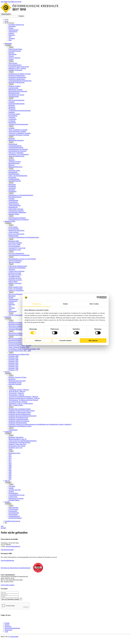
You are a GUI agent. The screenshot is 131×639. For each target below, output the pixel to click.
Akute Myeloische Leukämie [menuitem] (17, 131)
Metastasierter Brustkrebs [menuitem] (16, 140)
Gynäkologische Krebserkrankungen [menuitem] (19, 110)
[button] (6, 14)
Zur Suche (18, 1)
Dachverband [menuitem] (12, 311)
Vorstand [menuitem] (11, 491)
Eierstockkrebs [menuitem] (12, 144)
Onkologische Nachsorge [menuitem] (16, 210)
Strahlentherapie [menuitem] (13, 200)
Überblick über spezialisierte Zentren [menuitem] (19, 409)
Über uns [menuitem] (7, 480)
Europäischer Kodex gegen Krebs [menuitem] (18, 66)
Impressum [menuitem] (8, 626)
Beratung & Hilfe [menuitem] (10, 221)
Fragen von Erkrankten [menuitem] (15, 288)
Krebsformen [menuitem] (12, 54)
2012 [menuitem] (10, 460)
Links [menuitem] (10, 386)
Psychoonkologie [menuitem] (13, 229)
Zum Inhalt (4, 1)
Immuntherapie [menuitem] (13, 207)
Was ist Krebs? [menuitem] (12, 63)
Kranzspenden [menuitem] (12, 511)
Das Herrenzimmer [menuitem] (14, 246)
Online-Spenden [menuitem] (13, 507)
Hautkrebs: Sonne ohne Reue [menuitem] (17, 444)
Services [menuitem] (7, 371)
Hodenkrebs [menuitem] (12, 186)
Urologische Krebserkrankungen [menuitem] (18, 124)
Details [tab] (65, 304)
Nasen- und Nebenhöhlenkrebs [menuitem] (17, 175)
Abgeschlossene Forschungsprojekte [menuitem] (19, 327)
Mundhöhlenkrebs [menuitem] (13, 174)
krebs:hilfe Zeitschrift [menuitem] (14, 384)
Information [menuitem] (8, 43)
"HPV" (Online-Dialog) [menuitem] (15, 405)
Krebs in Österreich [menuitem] (14, 58)
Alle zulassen (93, 340)
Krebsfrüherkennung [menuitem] (14, 51)
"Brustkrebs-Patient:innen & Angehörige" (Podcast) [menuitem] (24, 398)
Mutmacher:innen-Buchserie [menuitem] (17, 381)
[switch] (54, 332)
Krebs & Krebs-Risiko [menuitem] (15, 49)
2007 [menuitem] (10, 468)
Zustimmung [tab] (37, 304)
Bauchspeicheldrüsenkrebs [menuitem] (16, 103)
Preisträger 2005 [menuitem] (13, 361)
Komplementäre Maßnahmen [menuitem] (17, 212)
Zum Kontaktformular (7, 560)
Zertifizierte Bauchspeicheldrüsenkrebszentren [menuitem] (22, 416)
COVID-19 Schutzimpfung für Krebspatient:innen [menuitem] (23, 237)
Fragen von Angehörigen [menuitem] (16, 290)
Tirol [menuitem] (9, 306)
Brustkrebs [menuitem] (11, 105)
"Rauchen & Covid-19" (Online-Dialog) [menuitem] (20, 403)
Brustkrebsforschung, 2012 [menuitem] (16, 340)
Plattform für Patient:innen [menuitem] (16, 230)
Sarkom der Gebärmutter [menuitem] (15, 152)
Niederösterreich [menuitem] (13, 299)
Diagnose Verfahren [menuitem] (14, 86)
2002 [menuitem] (10, 477)
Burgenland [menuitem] (12, 296)
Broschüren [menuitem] (11, 379)
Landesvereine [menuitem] (12, 496)
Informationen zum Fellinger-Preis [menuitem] (18, 354)
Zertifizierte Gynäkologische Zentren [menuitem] (19, 412)
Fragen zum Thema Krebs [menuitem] (16, 234)
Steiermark (11, 35)
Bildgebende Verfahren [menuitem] (15, 89)
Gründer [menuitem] (11, 488)
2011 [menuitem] (9, 461)
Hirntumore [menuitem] (11, 109)
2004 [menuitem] (10, 474)
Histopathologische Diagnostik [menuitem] (17, 91)
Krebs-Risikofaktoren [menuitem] (14, 65)
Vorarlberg (11, 38)
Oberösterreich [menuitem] (12, 301)
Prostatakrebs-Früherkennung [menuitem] (17, 77)
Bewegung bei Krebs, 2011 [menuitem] (16, 342)
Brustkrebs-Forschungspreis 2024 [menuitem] (18, 322)
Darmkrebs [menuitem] (11, 107)
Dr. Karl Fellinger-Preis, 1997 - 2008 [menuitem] (19, 350)
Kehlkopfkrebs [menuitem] (12, 172)
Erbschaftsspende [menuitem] (13, 513)
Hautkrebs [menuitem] (11, 112)
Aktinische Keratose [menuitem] (14, 161)
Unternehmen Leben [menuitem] (14, 249)
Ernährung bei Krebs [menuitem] (14, 273)
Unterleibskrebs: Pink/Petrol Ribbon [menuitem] (19, 442)
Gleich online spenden (7, 585)
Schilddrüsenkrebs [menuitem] (14, 179)
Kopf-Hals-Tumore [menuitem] (14, 114)
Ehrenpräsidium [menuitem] (13, 493)
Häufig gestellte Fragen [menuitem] (15, 287)
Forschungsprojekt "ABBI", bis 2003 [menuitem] (19, 345)
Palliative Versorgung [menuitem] (14, 283)
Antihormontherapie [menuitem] (14, 205)
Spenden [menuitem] (7, 502)
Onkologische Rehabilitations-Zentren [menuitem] (19, 426)
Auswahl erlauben (65, 340)
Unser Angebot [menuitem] (13, 227)
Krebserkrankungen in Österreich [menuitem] (18, 219)
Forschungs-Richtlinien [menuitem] (15, 329)
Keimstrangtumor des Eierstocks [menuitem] (18, 149)
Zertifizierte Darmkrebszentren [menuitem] (17, 422)
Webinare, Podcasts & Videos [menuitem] (17, 377)
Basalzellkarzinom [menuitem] (14, 163)
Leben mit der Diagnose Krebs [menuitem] (17, 266)
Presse (6, 21)
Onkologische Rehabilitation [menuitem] (17, 268)
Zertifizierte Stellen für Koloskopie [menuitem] (18, 421)
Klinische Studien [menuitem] (13, 214)
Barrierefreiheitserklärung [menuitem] (12, 628)
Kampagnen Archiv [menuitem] (14, 453)
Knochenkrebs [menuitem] (12, 115)
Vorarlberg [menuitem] (11, 308)
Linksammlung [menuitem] (13, 430)
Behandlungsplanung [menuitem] (14, 197)
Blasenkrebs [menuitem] (12, 184)
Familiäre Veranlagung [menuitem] (15, 70)
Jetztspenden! (3, 527)
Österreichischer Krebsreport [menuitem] (17, 218)
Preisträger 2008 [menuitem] (13, 356)
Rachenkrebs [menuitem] (12, 177)
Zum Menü (11, 1)
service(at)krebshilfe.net (13, 546)
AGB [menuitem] (6, 631)
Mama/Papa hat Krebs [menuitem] (15, 280)
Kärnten (10, 28)
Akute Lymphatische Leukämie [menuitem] (17, 130)
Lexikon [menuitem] (11, 59)
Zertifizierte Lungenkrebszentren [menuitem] (18, 419)
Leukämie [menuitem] (11, 102)
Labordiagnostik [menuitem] (13, 88)
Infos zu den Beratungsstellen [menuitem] (17, 294)
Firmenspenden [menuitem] (13, 514)
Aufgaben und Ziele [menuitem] (14, 490)
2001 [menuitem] (10, 479)
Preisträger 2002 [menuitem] (13, 364)
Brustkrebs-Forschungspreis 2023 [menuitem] (18, 324)
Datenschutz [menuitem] (8, 630)
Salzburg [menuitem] (11, 303)
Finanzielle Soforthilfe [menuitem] (15, 243)
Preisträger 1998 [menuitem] (13, 368)
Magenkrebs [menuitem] (12, 122)
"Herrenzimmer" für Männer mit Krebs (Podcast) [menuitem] (23, 400)
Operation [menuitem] (11, 198)
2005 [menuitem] (10, 472)
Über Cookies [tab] (94, 304)
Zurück (11, 47)
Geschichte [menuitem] (11, 486)
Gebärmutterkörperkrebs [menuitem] (15, 147)
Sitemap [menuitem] (7, 625)
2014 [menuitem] (10, 456)
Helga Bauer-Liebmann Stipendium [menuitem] (19, 326)
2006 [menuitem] (10, 470)
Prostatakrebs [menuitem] (12, 191)
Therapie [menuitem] (11, 56)
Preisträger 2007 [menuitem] (13, 358)
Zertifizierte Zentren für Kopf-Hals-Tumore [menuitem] (21, 410)
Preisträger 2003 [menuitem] (13, 363)
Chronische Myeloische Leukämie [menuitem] (18, 135)
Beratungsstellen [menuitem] (13, 235)
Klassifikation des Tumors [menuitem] (16, 95)
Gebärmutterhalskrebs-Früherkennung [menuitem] (19, 80)
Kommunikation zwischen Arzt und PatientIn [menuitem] (22, 259)
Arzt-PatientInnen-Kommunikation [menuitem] (19, 255)
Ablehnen (38, 340)
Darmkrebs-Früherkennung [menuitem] (16, 79)
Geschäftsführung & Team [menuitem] (16, 495)
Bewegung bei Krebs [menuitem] (14, 274)
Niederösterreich (13, 30)
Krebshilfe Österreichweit (16, 24)
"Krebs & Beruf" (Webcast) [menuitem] (16, 391)
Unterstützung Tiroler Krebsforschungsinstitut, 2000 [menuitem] (24, 349)
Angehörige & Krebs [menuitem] (14, 278)
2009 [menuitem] (10, 465)
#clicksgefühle (14, 636)
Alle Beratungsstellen (7, 549)
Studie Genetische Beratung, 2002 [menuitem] (18, 347)
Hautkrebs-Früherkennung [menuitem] (16, 82)
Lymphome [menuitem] (11, 121)
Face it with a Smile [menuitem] (14, 244)
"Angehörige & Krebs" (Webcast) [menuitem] (18, 389)
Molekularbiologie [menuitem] (14, 93)
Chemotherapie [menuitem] (13, 202)
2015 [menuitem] (10, 455)
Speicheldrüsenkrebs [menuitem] (14, 181)
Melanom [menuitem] (11, 165)
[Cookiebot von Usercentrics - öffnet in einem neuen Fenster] (98, 297)
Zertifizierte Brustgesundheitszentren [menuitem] (19, 414)
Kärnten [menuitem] (10, 297)
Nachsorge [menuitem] (11, 269)
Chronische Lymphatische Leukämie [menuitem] (19, 133)
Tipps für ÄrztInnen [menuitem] (14, 262)
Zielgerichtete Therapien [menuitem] (15, 209)
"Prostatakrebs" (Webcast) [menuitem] (16, 395)
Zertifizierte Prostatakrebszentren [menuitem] (18, 417)
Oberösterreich (12, 31)
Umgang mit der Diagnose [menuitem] (16, 271)
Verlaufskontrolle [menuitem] (13, 96)
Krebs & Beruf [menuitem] (12, 281)
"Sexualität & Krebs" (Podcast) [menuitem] (17, 402)
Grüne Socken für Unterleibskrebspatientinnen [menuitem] (22, 441)
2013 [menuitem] (10, 458)
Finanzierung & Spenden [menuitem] (16, 498)
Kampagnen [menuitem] (8, 431)
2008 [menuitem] (10, 467)
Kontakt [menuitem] (7, 623)
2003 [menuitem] (10, 475)
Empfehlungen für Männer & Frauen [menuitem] (19, 74)
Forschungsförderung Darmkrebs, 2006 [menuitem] (20, 344)
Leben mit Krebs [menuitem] (13, 232)
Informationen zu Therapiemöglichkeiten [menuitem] (20, 195)
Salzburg (11, 33)
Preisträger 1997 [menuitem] (13, 370)
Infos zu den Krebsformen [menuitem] (16, 100)
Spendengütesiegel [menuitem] (14, 516)
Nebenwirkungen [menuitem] (13, 204)
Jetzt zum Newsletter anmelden (10, 599)
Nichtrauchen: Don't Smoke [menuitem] (16, 446)
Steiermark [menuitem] (11, 304)
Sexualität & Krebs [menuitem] (14, 276)
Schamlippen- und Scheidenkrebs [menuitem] (18, 154)
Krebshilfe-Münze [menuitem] (13, 500)
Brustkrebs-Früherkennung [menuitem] (16, 75)
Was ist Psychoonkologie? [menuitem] (16, 253)
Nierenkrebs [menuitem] (12, 188)
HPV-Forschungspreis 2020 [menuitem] (16, 338)
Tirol (9, 36)
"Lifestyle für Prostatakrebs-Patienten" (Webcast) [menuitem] (23, 396)
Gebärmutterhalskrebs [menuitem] (15, 146)
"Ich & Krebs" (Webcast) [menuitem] (16, 393)
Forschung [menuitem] (8, 317)
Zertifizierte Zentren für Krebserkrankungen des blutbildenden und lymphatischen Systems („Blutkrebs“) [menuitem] (40, 424)
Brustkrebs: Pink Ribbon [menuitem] (15, 437)
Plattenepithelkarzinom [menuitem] (15, 167)
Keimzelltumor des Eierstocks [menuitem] (17, 151)
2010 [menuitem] (10, 463)
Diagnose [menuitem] (11, 52)
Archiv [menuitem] (10, 449)
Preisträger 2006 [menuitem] (13, 359)
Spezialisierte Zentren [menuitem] (14, 382)
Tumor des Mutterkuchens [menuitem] (16, 156)
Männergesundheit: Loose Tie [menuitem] (17, 439)
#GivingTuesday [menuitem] (13, 509)
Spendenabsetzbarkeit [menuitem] (15, 518)
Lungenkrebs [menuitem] (12, 119)
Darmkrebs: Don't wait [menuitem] (15, 447)
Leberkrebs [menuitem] (11, 117)
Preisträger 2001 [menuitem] (13, 366)
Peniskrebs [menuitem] (11, 189)
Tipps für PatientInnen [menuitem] (15, 260)
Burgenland (12, 26)
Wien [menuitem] (10, 309)
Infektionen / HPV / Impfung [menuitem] (17, 68)
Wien (10, 40)
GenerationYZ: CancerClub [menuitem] (16, 248)
